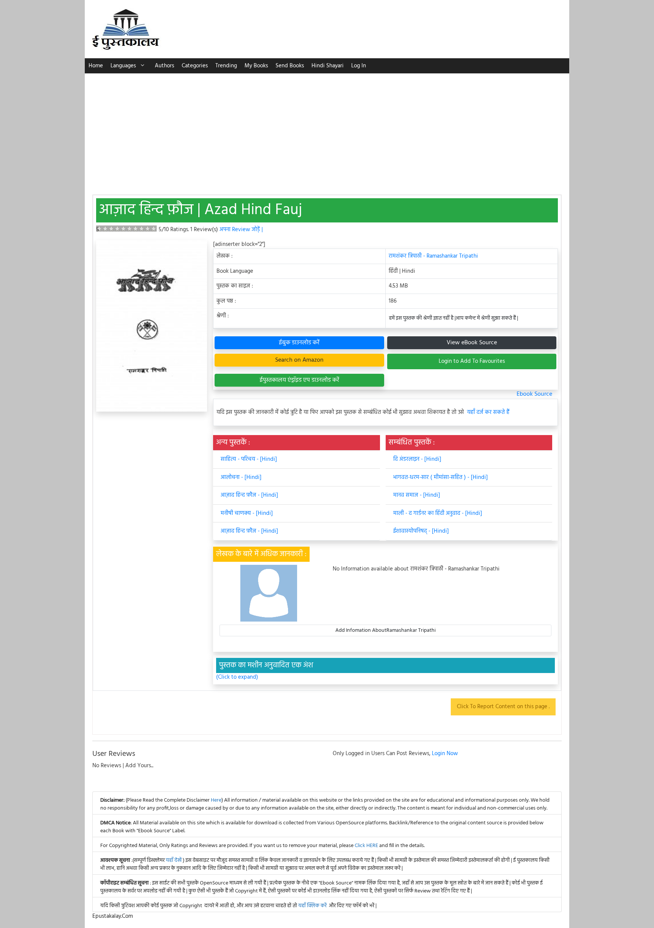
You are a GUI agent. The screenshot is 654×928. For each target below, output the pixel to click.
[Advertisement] (327, 130)
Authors (164, 65)
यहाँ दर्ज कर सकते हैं (488, 412)
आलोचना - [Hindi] (241, 477)
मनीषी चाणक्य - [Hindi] (247, 513)
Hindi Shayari (327, 65)
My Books (256, 65)
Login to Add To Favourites (472, 361)
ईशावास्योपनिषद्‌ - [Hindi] (421, 531)
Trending (226, 65)
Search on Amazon (299, 360)
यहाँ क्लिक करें (312, 906)
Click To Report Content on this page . (503, 706)
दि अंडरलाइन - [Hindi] (417, 459)
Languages (123, 65)
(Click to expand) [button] (237, 677)
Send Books (290, 65)
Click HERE (366, 845)
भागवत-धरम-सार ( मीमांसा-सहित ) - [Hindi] (440, 477)
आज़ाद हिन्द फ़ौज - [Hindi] (249, 495)
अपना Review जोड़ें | (241, 229)
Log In (358, 65)
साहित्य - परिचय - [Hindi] (249, 459)
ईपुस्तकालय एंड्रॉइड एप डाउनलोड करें (299, 380)
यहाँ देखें (174, 860)
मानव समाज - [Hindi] (416, 495)
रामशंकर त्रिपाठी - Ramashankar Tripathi (433, 256)
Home (96, 65)
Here (216, 800)
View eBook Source (472, 343)
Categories (195, 65)
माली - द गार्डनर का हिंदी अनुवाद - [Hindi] (437, 513)
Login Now (445, 753)
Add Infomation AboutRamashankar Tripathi (385, 630)
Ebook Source (534, 394)
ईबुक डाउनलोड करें (299, 343)
